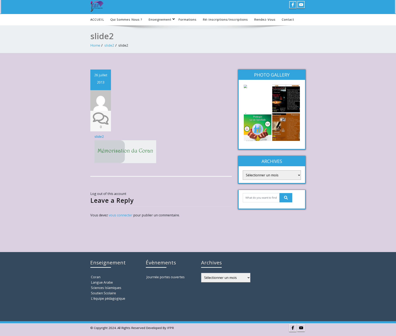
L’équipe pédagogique (108, 298)
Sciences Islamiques (106, 287)
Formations (187, 19)
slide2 (109, 45)
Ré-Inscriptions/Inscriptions (225, 19)
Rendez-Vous (265, 19)
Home (95, 45)
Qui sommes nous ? (126, 19)
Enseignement (159, 19)
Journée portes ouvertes (165, 277)
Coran (95, 277)
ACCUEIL (97, 19)
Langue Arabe (102, 282)
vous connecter (120, 215)
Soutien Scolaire (103, 293)
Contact (288, 19)
